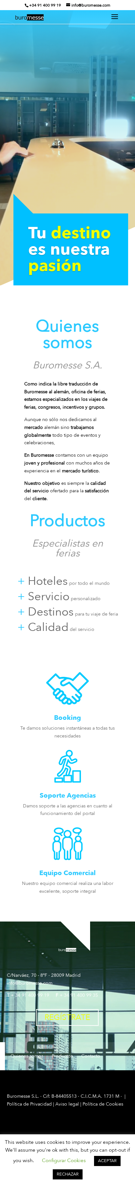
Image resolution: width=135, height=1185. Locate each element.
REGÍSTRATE (67, 1017)
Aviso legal (67, 1104)
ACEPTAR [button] (107, 1161)
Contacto (90, 1056)
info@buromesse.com (29, 983)
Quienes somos (26, 1056)
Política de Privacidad (29, 1104)
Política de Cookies (103, 1104)
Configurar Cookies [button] (64, 1160)
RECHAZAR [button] (68, 1174)
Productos (62, 1056)
